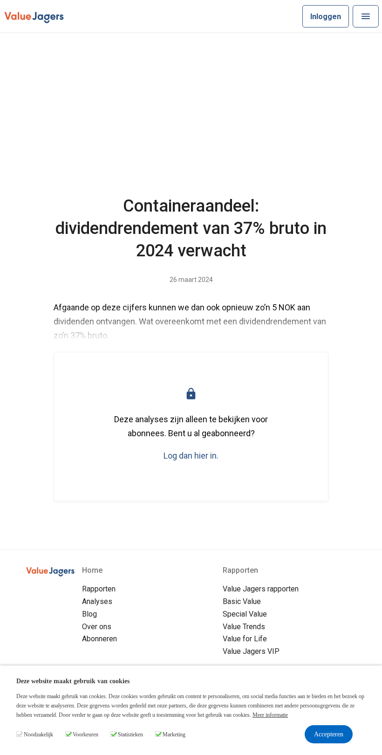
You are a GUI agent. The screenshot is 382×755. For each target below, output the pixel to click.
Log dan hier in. (191, 455)
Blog (89, 614)
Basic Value (242, 601)
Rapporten (99, 588)
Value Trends (244, 626)
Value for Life (245, 638)
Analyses (97, 601)
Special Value (245, 614)
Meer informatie (270, 715)
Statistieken (130, 734)
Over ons (96, 626)
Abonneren (99, 638)
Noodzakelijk (38, 734)
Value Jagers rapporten (261, 588)
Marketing (174, 734)
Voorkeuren (85, 734)
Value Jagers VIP (251, 651)
